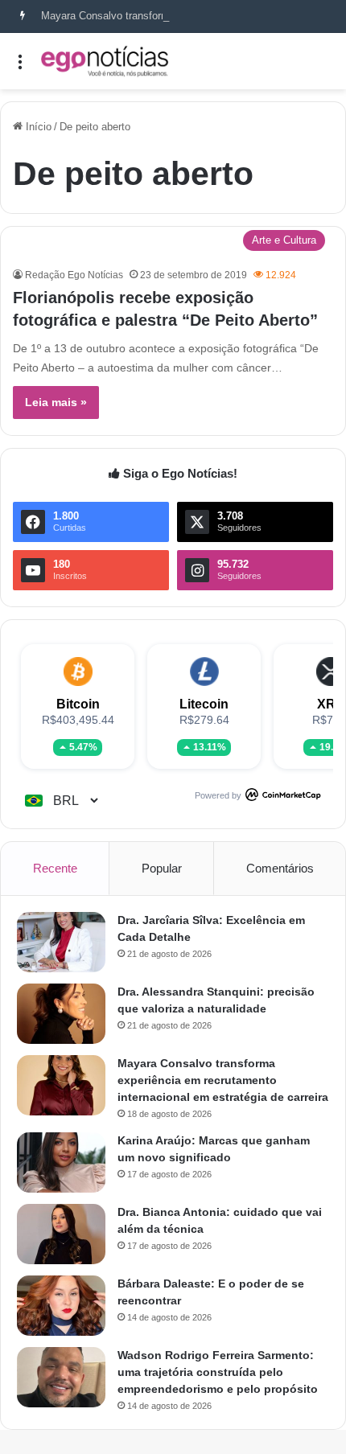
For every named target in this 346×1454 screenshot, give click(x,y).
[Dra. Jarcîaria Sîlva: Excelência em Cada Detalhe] (61, 942)
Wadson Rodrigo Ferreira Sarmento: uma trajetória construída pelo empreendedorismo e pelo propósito (217, 1372)
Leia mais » (56, 402)
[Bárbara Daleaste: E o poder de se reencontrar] (61, 1305)
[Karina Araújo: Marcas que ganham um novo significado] (61, 1162)
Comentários (280, 868)
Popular (162, 868)
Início (37, 127)
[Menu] (20, 67)
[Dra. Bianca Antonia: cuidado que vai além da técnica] (61, 1234)
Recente (55, 868)
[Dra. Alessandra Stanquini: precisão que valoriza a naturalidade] (61, 1014)
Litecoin (204, 704)
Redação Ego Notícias (74, 275)
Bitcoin (78, 704)
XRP (330, 704)
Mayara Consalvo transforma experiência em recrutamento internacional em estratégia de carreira (222, 1080)
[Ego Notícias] (104, 61)
